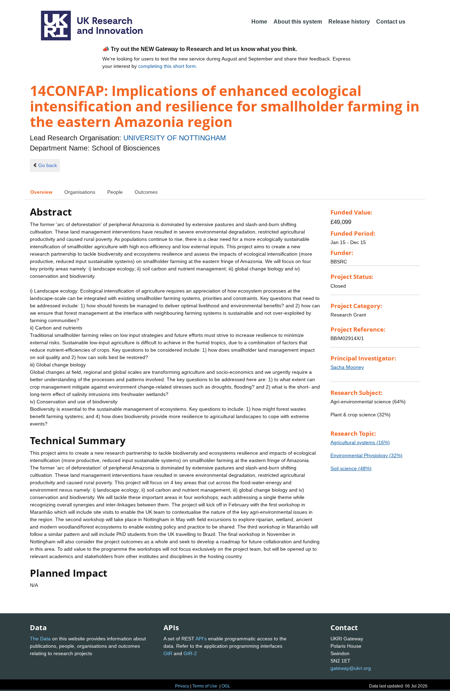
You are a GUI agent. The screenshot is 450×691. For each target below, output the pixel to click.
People (115, 192)
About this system (298, 22)
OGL (225, 686)
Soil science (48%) (351, 468)
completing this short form (167, 66)
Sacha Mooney (347, 367)
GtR (167, 653)
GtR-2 (190, 653)
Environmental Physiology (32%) (366, 455)
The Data (40, 638)
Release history (349, 22)
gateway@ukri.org (350, 668)
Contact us (390, 22)
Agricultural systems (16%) (360, 442)
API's (201, 638)
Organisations (79, 192)
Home (259, 22)
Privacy (182, 686)
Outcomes (146, 192)
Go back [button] (47, 165)
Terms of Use (204, 686)
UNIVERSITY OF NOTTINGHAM (174, 138)
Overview (41, 192)
